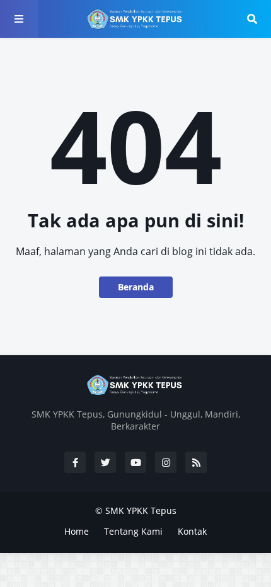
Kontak (192, 531)
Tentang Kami (133, 531)
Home (76, 531)
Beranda (136, 287)
